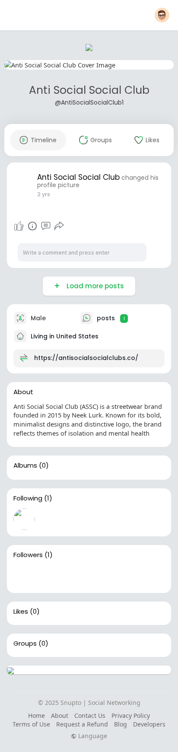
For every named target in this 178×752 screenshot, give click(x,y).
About (59, 715)
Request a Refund (82, 724)
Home (36, 715)
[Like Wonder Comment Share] (39, 226)
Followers (28, 554)
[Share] (59, 226)
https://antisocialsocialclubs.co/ (86, 358)
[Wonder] (32, 226)
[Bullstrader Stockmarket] (24, 519)
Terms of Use (31, 724)
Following (27, 498)
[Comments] (45, 226)
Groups (25, 643)
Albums (25, 465)
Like (19, 226)
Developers (149, 724)
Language (91, 736)
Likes (20, 611)
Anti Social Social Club (89, 90)
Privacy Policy (130, 715)
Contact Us (89, 715)
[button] (162, 15)
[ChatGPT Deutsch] (24, 575)
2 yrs (43, 194)
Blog (120, 724)
